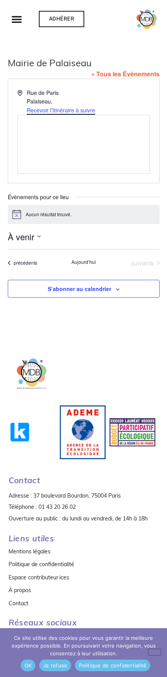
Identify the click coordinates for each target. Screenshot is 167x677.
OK (28, 665)
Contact (18, 603)
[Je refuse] (154, 652)
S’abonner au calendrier (79, 289)
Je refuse (55, 665)
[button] (17, 19)
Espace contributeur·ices (39, 577)
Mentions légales (29, 551)
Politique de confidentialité (41, 564)
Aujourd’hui (83, 262)
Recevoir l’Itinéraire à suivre (61, 110)
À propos (20, 590)
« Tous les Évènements (125, 73)
